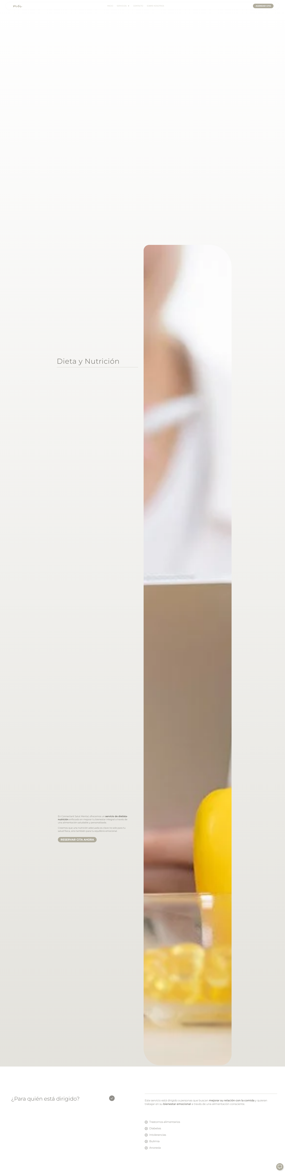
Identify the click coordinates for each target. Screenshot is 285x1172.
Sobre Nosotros (155, 6)
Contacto (138, 6)
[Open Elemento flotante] (279, 1166)
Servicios (122, 6)
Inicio (110, 6)
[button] (263, 6)
